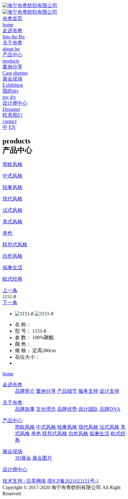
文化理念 (46, 409)
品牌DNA (110, 409)
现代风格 (88, 427)
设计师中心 (14, 469)
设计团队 (88, 409)
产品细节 (67, 391)
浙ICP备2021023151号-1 (73, 481)
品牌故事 (25, 409)
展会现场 (12, 451)
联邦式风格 (54, 433)
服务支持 (88, 391)
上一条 (9, 290)
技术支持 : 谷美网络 (24, 481)
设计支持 (109, 391)
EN (12, 127)
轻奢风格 (67, 427)
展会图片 (42, 458)
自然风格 (78, 433)
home (7, 373)
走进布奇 (12, 384)
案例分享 (46, 391)
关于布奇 (12, 402)
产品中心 (12, 420)
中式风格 (46, 427)
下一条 (9, 302)
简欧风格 (25, 427)
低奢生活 (99, 433)
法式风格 (109, 427)
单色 (36, 433)
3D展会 (23, 458)
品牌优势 (67, 409)
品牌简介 (25, 391)
